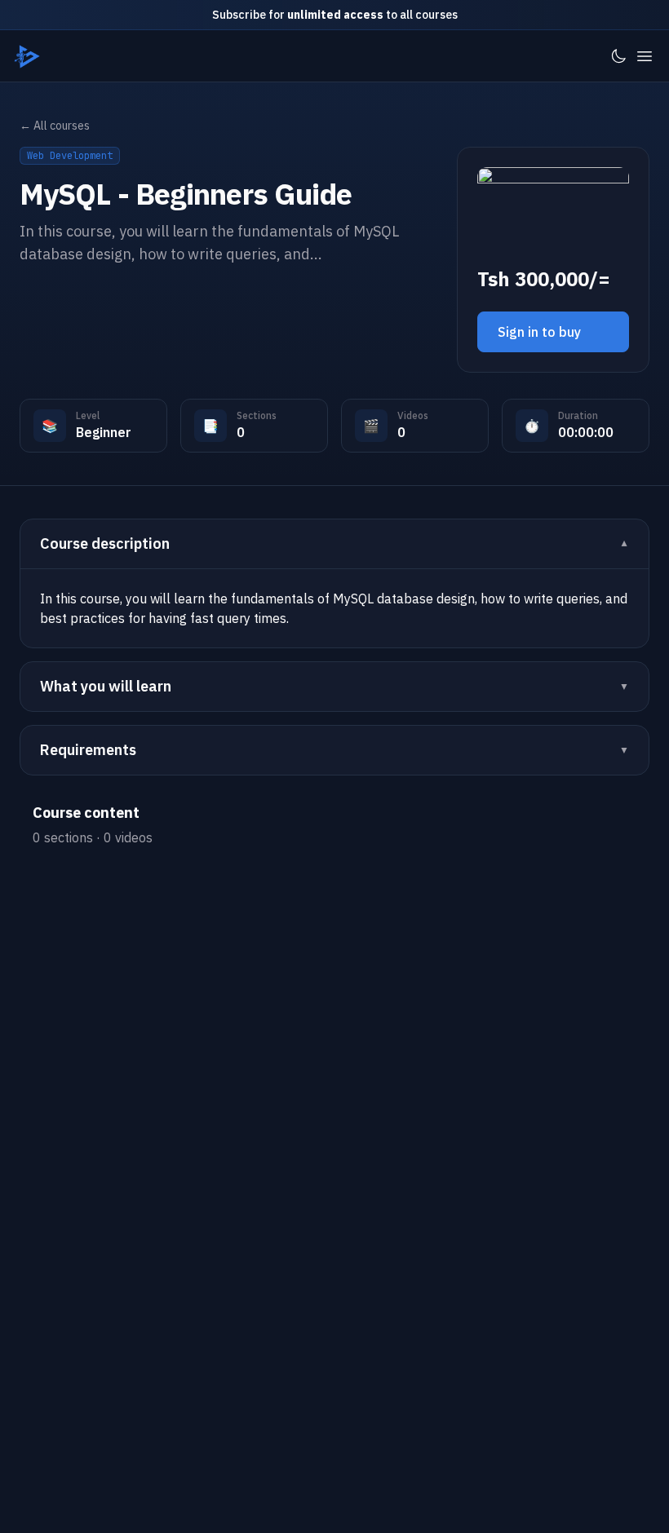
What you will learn (105, 686)
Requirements (88, 749)
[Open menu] (644, 56)
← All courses (55, 125)
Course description (105, 543)
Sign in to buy (539, 332)
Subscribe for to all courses (335, 14)
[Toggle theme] (618, 56)
